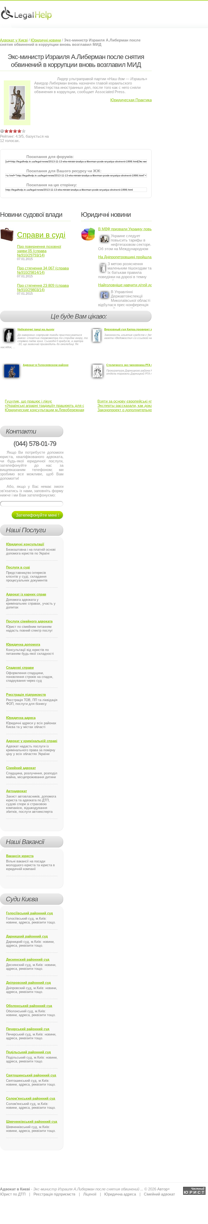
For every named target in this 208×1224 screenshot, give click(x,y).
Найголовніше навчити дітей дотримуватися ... (125, 285)
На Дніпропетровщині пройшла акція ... (125, 257)
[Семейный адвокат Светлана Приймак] (194, 1189)
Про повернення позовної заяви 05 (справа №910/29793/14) (39, 250)
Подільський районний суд (28, 1052)
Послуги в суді (18, 567)
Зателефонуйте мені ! (37, 515)
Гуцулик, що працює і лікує (28, 401)
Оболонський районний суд (29, 1006)
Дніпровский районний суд (28, 983)
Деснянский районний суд (27, 959)
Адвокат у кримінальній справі (31, 741)
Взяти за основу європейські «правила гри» (135, 401)
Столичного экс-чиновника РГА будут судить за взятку (144, 364)
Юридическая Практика (131, 100)
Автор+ (163, 1189)
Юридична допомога (23, 644)
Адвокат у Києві (14, 40)
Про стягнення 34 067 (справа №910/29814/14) (43, 270)
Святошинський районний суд (31, 1075)
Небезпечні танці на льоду (36, 329)
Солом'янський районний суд (30, 1098)
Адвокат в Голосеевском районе (45, 364)
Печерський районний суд (27, 1029)
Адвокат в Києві (15, 1189)
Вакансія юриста (19, 856)
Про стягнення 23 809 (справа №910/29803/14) (43, 287)
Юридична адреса (21, 718)
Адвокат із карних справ (26, 594)
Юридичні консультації (25, 544)
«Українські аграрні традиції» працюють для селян (49, 405)
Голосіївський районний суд (29, 913)
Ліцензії (89, 1194)
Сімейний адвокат (21, 768)
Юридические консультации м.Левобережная (44, 410)
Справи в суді (41, 235)
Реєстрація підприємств (26, 694)
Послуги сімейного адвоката (29, 621)
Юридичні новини (46, 40)
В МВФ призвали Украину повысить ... (125, 229)
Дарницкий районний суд (27, 936)
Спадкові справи (20, 668)
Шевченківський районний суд (31, 1121)
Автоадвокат (16, 791)
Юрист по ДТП (13, 1194)
